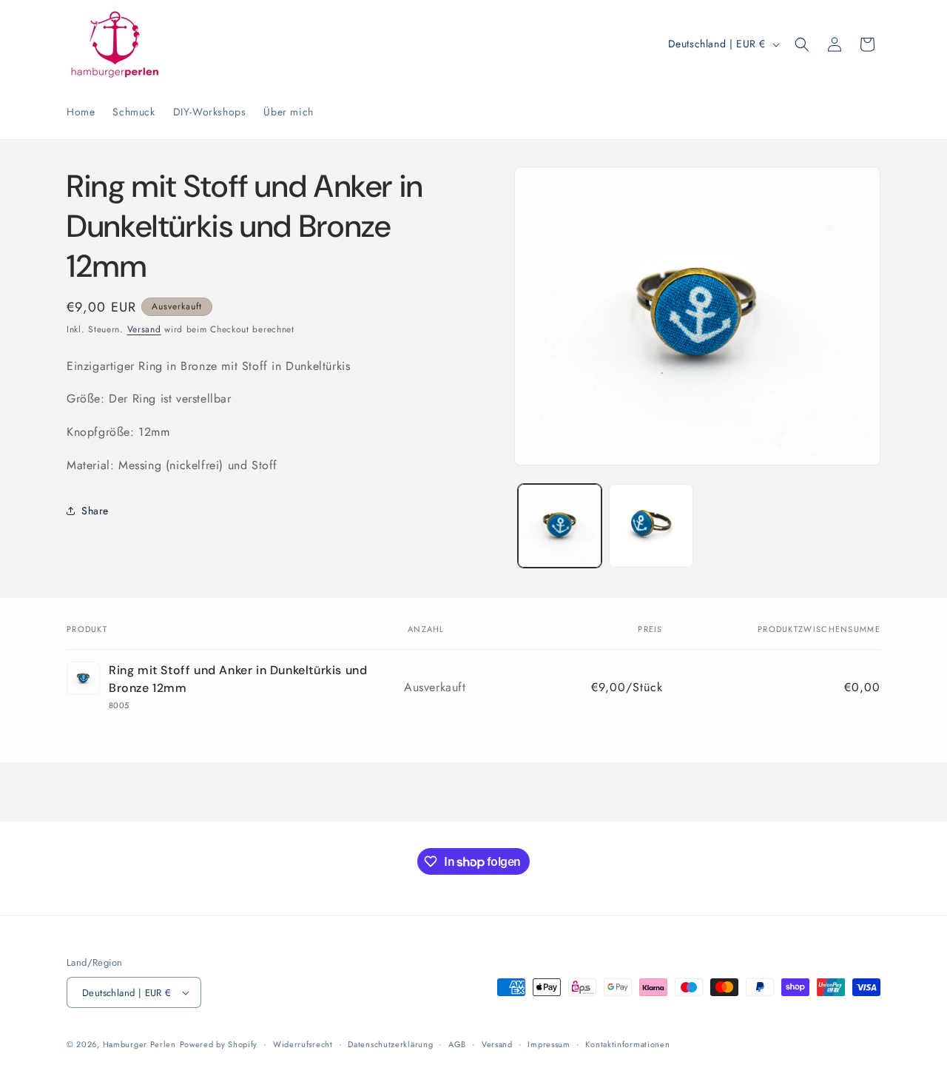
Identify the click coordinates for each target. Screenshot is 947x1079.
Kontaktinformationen (627, 1044)
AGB (457, 1044)
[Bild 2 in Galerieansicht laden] (650, 526)
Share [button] (95, 510)
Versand (144, 329)
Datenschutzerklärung (390, 1044)
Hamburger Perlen (139, 1044)
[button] (802, 44)
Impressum (549, 1044)
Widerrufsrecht (303, 1044)
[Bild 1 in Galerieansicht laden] (559, 526)
